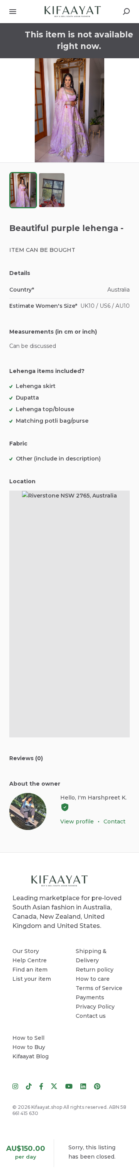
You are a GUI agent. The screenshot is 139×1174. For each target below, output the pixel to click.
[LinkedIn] (83, 1085)
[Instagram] (17, 1085)
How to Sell (28, 1037)
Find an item (29, 969)
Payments (90, 997)
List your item (31, 978)
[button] (69, 110)
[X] (54, 1085)
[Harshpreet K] (27, 811)
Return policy (95, 969)
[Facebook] (41, 1085)
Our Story (25, 951)
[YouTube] (68, 1085)
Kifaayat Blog (30, 1056)
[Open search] (126, 11)
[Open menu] (12, 11)
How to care (93, 978)
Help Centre (29, 960)
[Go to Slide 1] (23, 190)
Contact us (91, 1015)
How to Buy (28, 1047)
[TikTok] (29, 1085)
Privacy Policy (95, 1006)
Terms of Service (99, 988)
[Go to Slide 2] (52, 190)
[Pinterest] (95, 1085)
